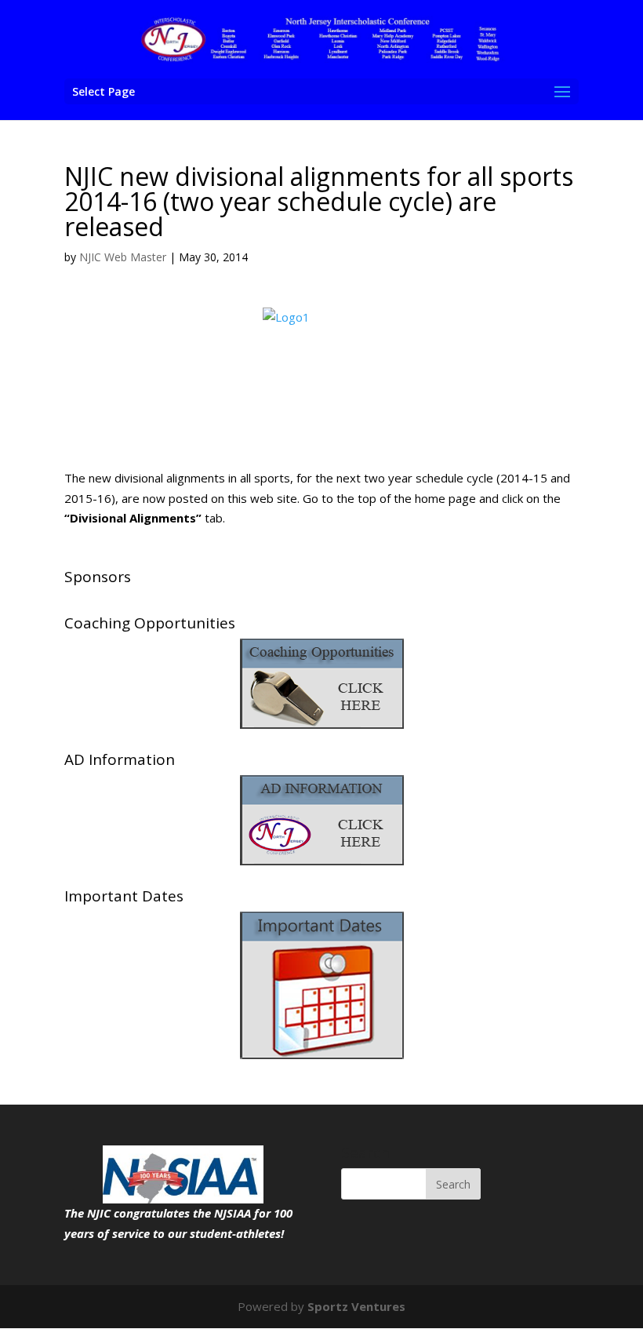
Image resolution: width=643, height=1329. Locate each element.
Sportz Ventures (356, 1306)
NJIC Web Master (122, 256)
